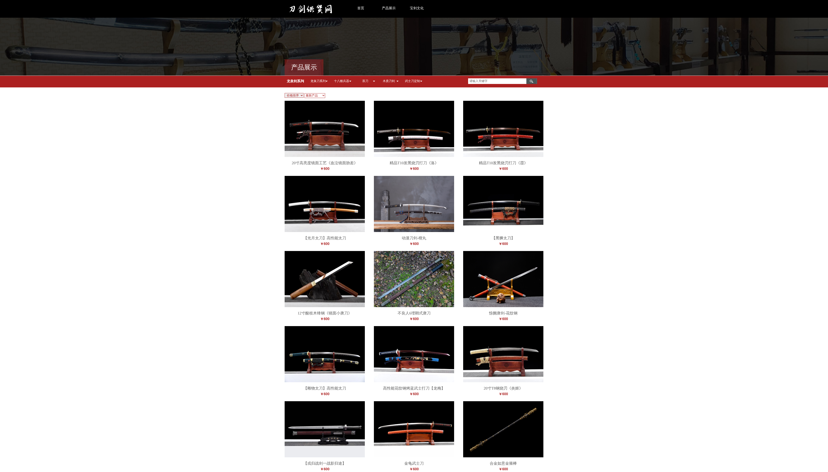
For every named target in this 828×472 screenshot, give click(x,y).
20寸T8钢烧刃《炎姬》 (503, 388)
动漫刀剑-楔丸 (414, 238)
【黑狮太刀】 (503, 238)
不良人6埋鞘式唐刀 (414, 313)
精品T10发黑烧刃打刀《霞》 (503, 163)
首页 (360, 8)
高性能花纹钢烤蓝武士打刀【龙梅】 (414, 388)
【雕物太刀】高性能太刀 (324, 388)
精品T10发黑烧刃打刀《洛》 (414, 163)
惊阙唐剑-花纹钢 (503, 313)
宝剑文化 (417, 8)
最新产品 (312, 95)
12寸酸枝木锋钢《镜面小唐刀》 (325, 313)
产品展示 (389, 8)
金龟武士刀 (414, 463)
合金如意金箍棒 (503, 463)
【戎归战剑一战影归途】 (324, 463)
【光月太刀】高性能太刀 (324, 238)
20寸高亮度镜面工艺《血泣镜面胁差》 (325, 163)
